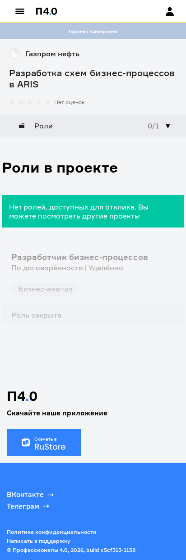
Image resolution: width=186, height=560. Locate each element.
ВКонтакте (25, 494)
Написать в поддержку (38, 540)
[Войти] (161, 11)
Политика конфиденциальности (52, 531)
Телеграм (23, 506)
